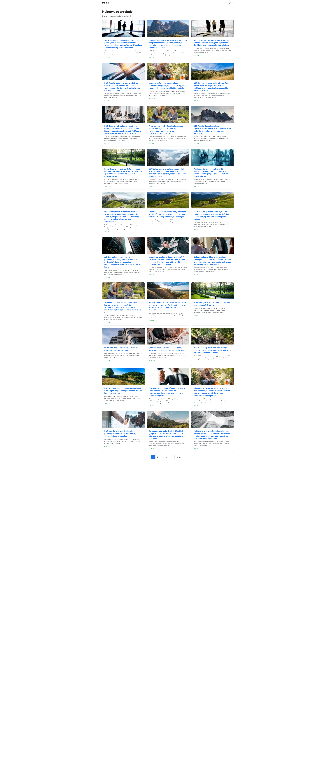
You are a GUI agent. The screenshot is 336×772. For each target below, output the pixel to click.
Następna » (179, 457)
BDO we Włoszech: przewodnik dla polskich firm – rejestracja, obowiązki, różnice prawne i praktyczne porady (123, 390)
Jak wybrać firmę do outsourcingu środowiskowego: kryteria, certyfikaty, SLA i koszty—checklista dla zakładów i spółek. (168, 85)
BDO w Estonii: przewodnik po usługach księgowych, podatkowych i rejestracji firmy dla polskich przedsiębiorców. (212, 350)
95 (171, 457)
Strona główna (229, 3)
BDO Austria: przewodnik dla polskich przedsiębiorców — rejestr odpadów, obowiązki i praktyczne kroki (120, 433)
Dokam (105, 2)
